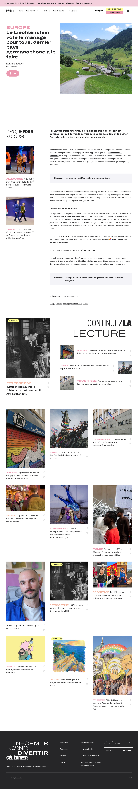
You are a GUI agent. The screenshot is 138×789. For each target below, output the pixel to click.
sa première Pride (70, 216)
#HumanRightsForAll (59, 242)
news (85, 304)
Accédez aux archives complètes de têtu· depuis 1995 (65, 3)
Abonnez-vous (114, 9)
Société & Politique (34, 11)
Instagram (64, 742)
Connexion (115, 13)
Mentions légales (87, 749)
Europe (18, 27)
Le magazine (71, 11)
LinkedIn (63, 756)
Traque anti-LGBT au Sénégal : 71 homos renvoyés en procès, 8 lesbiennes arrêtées (108, 552)
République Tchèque (87, 261)
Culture (47, 11)
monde (59, 304)
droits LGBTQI (76, 304)
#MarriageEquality (120, 239)
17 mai (70, 149)
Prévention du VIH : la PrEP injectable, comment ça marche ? (21, 669)
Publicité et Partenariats (90, 756)
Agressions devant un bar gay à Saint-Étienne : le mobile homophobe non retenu (22, 475)
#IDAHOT (67, 236)
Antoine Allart (17, 64)
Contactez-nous (87, 742)
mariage (66, 304)
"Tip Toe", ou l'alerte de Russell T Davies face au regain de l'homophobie (22, 518)
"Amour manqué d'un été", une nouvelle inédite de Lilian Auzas (65, 682)
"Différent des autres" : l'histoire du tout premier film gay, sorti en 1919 (24, 390)
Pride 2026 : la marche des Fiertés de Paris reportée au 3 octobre (65, 455)
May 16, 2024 (89, 250)
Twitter (63, 762)
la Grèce (59, 261)
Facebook (63, 749)
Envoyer (127, 750)
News (20, 11)
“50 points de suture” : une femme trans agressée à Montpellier (109, 442)
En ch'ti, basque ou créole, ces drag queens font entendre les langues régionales (109, 595)
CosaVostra (18, 778)
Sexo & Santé (58, 11)
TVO (52, 228)
